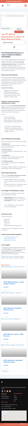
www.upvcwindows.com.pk (10, 256)
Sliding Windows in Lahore (10, 240)
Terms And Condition (5, 396)
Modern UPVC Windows (9, 238)
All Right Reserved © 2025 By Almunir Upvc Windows (14, 424)
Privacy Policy (3, 394)
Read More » (6, 287)
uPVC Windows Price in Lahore (11, 237)
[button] (2, 5)
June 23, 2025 (19, 31)
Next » (7, 371)
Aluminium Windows (5, 398)
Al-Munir (21, 205)
